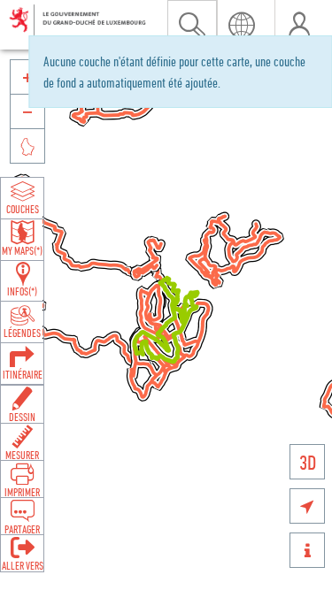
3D (307, 462)
